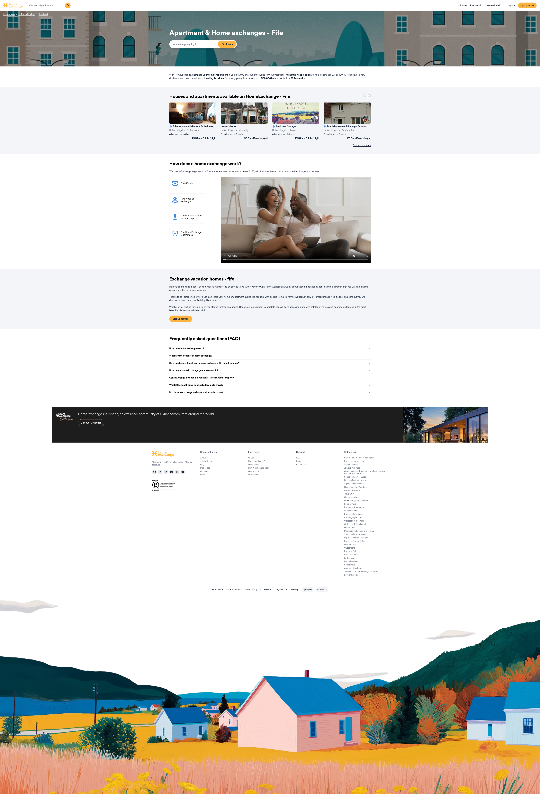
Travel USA (349, 494)
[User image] (211, 119)
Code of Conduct (234, 589)
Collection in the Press (354, 521)
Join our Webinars (352, 468)
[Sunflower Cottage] (295, 122)
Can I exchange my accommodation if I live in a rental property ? (202, 377)
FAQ (298, 458)
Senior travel (349, 565)
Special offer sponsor (353, 514)
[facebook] (154, 472)
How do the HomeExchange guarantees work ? (193, 370)
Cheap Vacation (351, 497)
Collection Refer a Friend (355, 524)
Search (229, 44)
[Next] (369, 96)
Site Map (295, 589)
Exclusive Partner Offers (354, 541)
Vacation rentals (351, 464)
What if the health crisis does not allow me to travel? (196, 385)
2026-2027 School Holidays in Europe (361, 571)
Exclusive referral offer (354, 461)
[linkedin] (171, 472)
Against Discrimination (354, 484)
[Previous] (364, 96)
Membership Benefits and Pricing (359, 531)
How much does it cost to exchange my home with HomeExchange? (204, 363)
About (203, 458)
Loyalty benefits (351, 575)
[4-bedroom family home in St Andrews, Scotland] (192, 122)
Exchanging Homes (353, 517)
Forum (299, 461)
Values (251, 458)
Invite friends (254, 475)
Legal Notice (281, 589)
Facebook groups (352, 490)
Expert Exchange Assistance (357, 538)
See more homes (362, 145)
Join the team (206, 461)
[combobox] (48, 5)
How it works (350, 544)
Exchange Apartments (354, 507)
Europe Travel (350, 504)
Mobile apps (206, 468)
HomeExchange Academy (356, 487)
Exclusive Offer (351, 551)
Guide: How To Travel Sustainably (359, 458)
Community (205, 471)
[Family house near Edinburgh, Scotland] (347, 122)
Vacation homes (351, 511)
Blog (202, 464)
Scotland (43, 14)
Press (202, 475)
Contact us (301, 464)
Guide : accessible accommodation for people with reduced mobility (364, 472)
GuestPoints (253, 464)
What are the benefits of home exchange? (190, 355)
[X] (177, 472)
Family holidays (351, 561)
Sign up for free (527, 5)
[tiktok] (166, 472)
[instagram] (160, 472)
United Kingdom (26, 14)
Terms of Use (217, 589)
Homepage (9, 14)
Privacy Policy (251, 589)
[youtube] (182, 472)
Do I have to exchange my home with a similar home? (196, 392)
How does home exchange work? (186, 348)
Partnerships (350, 558)
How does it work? (493, 5)
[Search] (68, 5)
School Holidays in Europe (355, 477)
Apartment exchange (353, 568)
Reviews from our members (356, 480)
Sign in (511, 5)
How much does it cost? (470, 5)
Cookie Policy (266, 589)
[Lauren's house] (244, 122)
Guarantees (253, 471)
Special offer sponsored (355, 534)
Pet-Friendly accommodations (357, 500)
